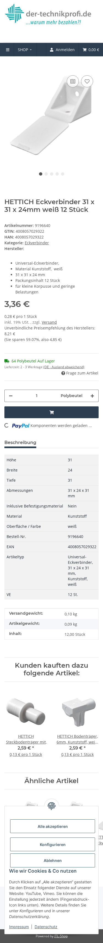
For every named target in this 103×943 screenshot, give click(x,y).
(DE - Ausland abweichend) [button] (63, 367)
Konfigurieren (53, 844)
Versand (49, 322)
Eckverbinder (37, 242)
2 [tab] (46, 174)
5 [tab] (62, 174)
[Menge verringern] (11, 396)
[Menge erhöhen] (92, 396)
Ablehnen (53, 860)
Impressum (19, 926)
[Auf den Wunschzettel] (87, 81)
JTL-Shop (61, 936)
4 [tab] (57, 174)
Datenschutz (46, 926)
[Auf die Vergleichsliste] (73, 81)
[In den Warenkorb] (8, 66)
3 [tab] (51, 174)
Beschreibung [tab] (20, 442)
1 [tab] (40, 174)
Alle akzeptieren (53, 826)
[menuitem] (25, 49)
